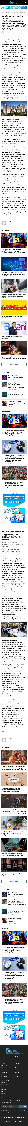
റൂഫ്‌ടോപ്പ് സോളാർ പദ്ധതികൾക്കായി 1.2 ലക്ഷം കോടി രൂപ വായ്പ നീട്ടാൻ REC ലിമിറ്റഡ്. (13, 357)
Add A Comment (14, 364)
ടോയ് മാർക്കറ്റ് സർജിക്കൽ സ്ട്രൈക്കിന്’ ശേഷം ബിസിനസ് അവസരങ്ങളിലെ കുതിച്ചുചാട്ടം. (12, 833)
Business (18, 34)
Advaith (7, 32)
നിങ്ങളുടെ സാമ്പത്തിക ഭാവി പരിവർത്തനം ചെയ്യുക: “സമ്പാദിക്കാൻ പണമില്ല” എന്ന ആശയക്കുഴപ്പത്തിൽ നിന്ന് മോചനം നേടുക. (13, 768)
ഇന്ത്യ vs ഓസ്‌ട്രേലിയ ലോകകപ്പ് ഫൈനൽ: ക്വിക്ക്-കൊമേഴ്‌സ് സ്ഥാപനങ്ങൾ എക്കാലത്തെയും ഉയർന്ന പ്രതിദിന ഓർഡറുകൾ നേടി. (17, 385)
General (18, 551)
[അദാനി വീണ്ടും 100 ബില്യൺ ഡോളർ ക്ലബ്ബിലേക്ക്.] (14, 328)
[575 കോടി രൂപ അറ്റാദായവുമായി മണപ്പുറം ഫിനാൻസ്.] (14, 307)
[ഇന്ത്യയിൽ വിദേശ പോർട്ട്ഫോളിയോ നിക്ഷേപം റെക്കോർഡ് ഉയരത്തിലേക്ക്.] (14, 845)
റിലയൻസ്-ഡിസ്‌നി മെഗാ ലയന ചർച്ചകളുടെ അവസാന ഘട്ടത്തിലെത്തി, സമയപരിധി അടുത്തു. (13, 296)
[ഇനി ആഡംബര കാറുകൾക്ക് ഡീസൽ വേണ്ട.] (14, 865)
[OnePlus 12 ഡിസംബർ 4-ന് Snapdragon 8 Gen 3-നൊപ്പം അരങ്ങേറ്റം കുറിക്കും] (4, 377)
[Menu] (2, 2)
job (3, 731)
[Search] (26, 2)
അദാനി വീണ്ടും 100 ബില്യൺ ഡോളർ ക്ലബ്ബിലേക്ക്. (11, 337)
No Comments (6, 35)
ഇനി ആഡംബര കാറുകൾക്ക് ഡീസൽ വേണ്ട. (12, 874)
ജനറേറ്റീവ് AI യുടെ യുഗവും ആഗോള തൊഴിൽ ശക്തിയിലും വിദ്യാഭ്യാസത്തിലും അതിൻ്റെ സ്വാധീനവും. (13, 274)
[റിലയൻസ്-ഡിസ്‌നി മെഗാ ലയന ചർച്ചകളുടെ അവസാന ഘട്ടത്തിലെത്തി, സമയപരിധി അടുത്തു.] (14, 286)
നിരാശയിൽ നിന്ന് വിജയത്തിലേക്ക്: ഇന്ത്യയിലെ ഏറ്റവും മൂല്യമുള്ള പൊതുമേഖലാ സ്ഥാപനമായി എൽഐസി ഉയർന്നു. (13, 252)
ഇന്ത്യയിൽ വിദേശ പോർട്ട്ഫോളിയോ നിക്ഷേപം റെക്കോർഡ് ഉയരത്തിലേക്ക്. (12, 854)
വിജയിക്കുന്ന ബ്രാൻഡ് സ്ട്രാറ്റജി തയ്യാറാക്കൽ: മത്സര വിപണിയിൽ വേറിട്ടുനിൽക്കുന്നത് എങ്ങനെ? (10, 789)
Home (2, 12)
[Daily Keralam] (14, 2)
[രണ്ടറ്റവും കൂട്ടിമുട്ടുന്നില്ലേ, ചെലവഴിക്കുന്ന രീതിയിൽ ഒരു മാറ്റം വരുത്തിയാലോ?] (4, 403)
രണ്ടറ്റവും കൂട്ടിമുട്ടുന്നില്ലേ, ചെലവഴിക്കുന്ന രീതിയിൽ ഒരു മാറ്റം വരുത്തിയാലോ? (16, 403)
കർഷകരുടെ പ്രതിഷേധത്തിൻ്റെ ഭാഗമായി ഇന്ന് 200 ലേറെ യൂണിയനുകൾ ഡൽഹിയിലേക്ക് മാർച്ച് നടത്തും (14, 484)
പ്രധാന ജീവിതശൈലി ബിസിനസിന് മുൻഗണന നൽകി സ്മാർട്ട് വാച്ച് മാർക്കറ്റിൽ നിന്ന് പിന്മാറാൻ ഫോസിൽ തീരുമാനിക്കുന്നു (13, 811)
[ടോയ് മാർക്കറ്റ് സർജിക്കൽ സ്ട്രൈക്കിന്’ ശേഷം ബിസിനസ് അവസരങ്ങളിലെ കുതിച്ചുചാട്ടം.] (14, 823)
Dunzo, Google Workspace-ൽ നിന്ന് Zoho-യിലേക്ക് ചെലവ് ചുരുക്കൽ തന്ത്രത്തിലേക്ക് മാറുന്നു (16, 394)
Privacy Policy (4, 1112)
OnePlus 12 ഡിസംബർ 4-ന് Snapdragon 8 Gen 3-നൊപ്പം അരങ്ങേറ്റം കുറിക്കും (17, 376)
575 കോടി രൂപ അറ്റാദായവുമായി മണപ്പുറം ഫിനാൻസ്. (13, 317)
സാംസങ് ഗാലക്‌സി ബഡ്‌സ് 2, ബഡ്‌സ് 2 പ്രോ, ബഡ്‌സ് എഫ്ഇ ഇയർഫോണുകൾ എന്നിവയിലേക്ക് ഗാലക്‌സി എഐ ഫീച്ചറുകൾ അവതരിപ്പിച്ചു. (15, 459)
